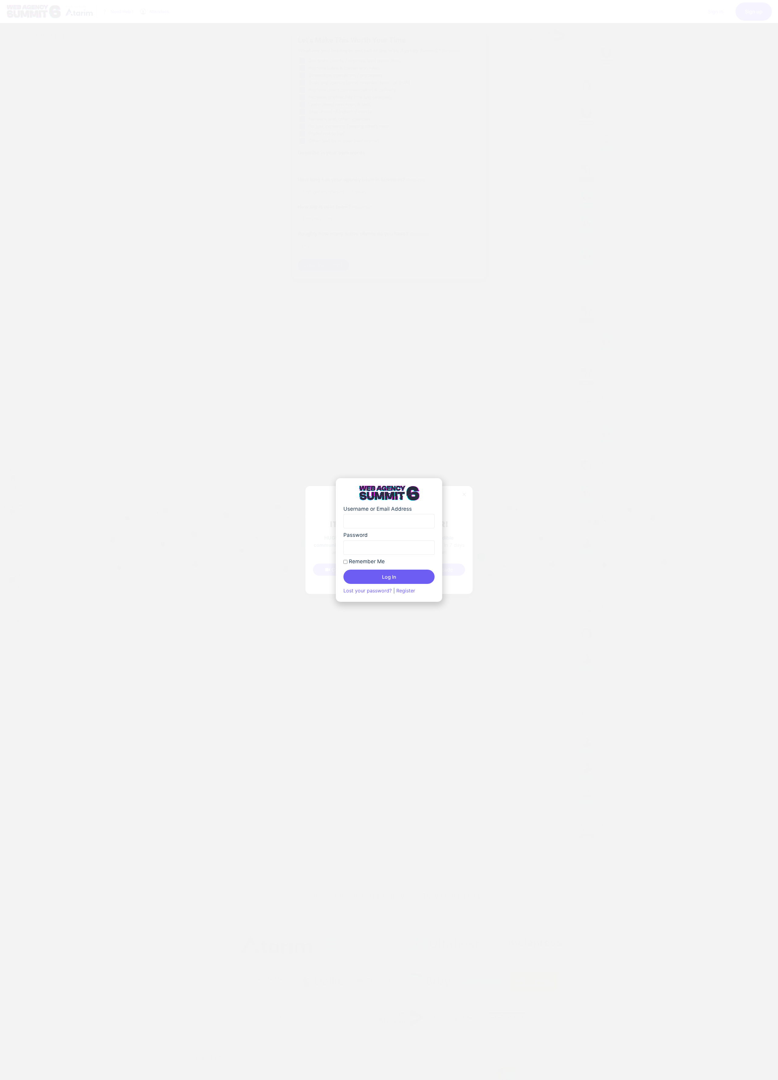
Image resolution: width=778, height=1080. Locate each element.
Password (355, 535)
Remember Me (366, 561)
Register (405, 591)
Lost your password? (367, 591)
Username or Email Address (377, 509)
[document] (389, 540)
